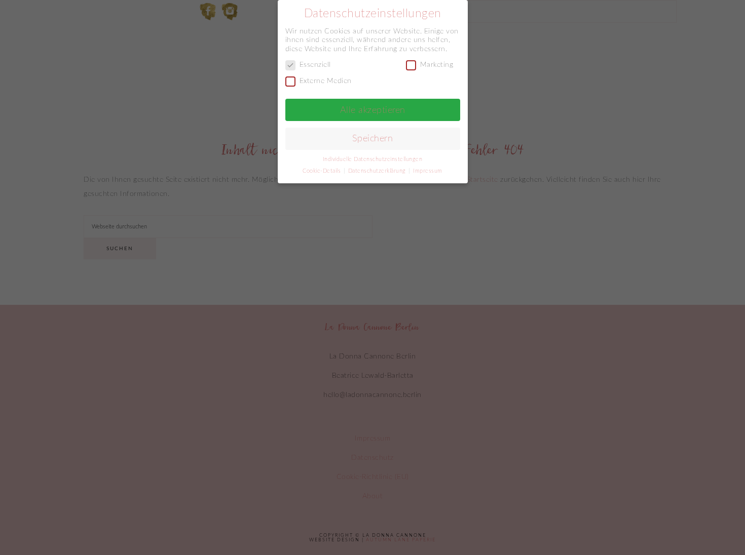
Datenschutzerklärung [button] (378, 171)
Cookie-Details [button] (323, 171)
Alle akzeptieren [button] (372, 110)
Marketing (437, 64)
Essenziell (315, 64)
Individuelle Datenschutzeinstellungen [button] (373, 159)
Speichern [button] (372, 138)
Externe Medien (326, 81)
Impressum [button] (427, 171)
